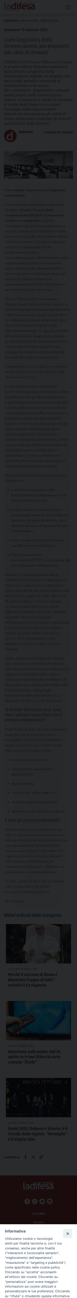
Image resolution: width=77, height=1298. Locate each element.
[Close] (67, 1233)
